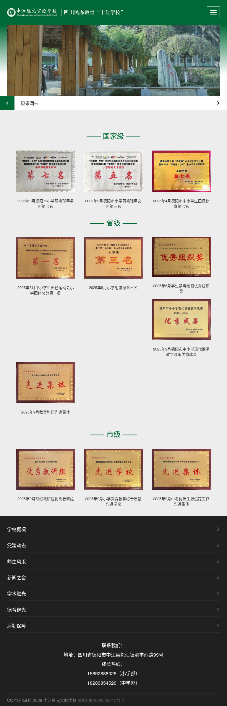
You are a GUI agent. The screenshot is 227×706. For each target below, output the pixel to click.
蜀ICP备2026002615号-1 (101, 700)
